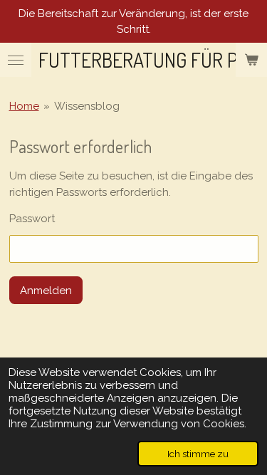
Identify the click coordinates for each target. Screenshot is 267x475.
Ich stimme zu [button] (198, 453)
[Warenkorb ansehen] (251, 60)
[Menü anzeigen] (15, 60)
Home (24, 106)
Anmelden (46, 290)
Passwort (32, 218)
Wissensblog (87, 106)
